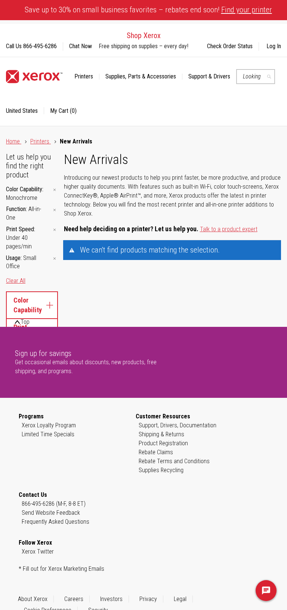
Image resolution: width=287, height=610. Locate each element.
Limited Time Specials (48, 434)
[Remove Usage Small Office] (54, 258)
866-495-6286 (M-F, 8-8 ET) (54, 503)
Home (13, 141)
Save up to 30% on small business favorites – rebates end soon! (148, 9)
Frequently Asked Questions (55, 521)
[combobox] (255, 76)
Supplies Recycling (161, 470)
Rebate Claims (156, 452)
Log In (273, 46)
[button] (25, 111)
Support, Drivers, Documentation (177, 425)
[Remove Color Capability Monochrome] (54, 190)
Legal (180, 599)
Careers (73, 599)
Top (25, 321)
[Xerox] (34, 76)
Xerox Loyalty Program (49, 425)
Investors (111, 599)
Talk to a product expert (228, 229)
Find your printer (246, 9)
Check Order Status (230, 46)
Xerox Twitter (38, 551)
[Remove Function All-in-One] (54, 209)
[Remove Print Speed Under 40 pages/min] (54, 230)
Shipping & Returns (161, 434)
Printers (40, 141)
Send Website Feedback (51, 512)
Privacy (148, 599)
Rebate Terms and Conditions (174, 461)
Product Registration (163, 443)
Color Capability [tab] (27, 305)
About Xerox (32, 599)
